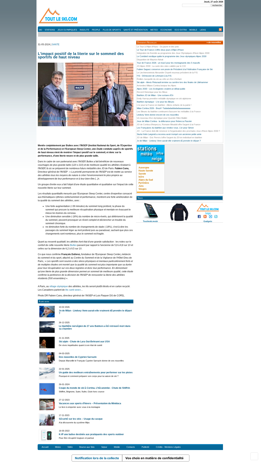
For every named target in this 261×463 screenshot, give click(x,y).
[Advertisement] (153, 17)
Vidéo (70, 447)
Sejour (104, 447)
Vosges (143, 189)
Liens (203, 30)
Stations (50, 30)
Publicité (145, 447)
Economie (166, 30)
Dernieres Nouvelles (146, 42)
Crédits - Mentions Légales (168, 447)
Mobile (193, 30)
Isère (141, 176)
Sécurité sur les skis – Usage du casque (81, 419)
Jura (141, 186)
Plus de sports (112, 30)
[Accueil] (59, 23)
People (96, 30)
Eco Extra (181, 30)
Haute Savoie (146, 170)
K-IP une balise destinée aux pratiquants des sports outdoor (91, 434)
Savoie (142, 173)
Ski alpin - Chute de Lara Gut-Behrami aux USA (84, 341)
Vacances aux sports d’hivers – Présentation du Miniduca (90, 403)
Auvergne (144, 167)
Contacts (130, 447)
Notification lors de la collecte (97, 458)
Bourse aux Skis (87, 447)
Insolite (84, 30)
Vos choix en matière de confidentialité (154, 458)
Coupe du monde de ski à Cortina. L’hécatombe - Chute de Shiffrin (94, 388)
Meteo (154, 30)
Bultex (73, 245)
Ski (40, 30)
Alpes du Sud (146, 180)
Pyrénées (144, 183)
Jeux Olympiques (67, 30)
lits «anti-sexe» (73, 289)
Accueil (45, 447)
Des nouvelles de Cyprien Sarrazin (77, 357)
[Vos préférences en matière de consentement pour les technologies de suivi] (254, 456)
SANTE (55, 44)
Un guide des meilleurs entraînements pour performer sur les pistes (96, 372)
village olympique (58, 286)
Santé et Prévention (135, 30)
